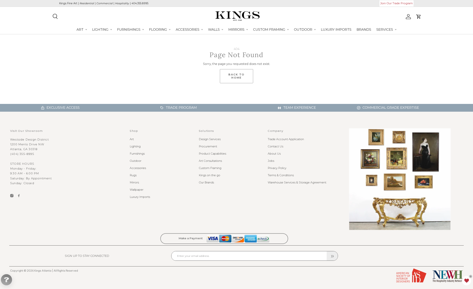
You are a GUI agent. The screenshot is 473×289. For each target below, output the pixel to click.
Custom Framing (210, 168)
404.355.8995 (140, 3)
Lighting (135, 146)
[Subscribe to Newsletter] (332, 256)
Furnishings (137, 153)
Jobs (271, 161)
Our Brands (206, 182)
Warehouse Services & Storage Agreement (297, 182)
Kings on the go (209, 175)
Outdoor (135, 161)
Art (132, 139)
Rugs (133, 175)
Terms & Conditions (281, 175)
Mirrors (134, 182)
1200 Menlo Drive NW (27, 144)
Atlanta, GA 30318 (24, 149)
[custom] (11, 195)
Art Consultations (210, 161)
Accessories (138, 168)
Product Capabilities (212, 153)
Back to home (236, 76)
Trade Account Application (286, 139)
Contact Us (275, 146)
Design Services (210, 139)
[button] (466, 280)
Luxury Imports (140, 197)
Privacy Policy (277, 168)
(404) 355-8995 (22, 154)
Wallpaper (136, 189)
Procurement (208, 146)
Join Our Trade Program (396, 3)
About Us (274, 153)
